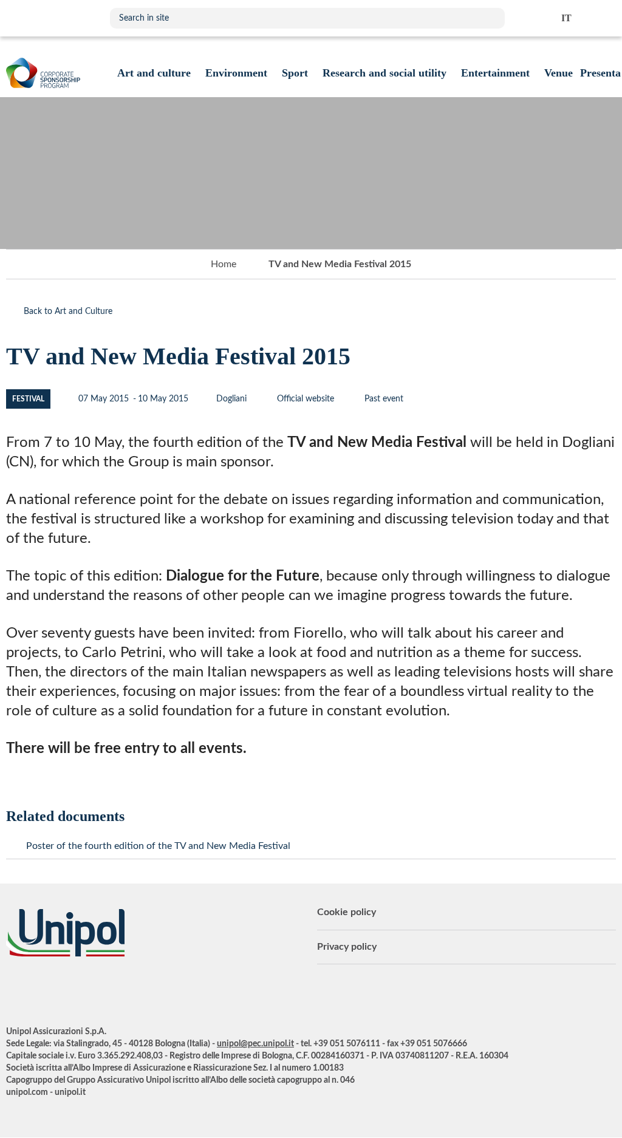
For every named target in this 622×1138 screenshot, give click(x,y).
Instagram (112, 990)
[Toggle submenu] (154, 73)
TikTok (137, 990)
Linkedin (39, 990)
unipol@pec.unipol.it (255, 1044)
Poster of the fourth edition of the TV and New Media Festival (158, 846)
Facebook (88, 990)
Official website (304, 399)
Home (223, 264)
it (566, 18)
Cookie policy (346, 912)
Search (490, 18)
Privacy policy (347, 947)
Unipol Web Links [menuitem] (606, 18)
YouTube (15, 990)
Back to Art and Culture (68, 311)
